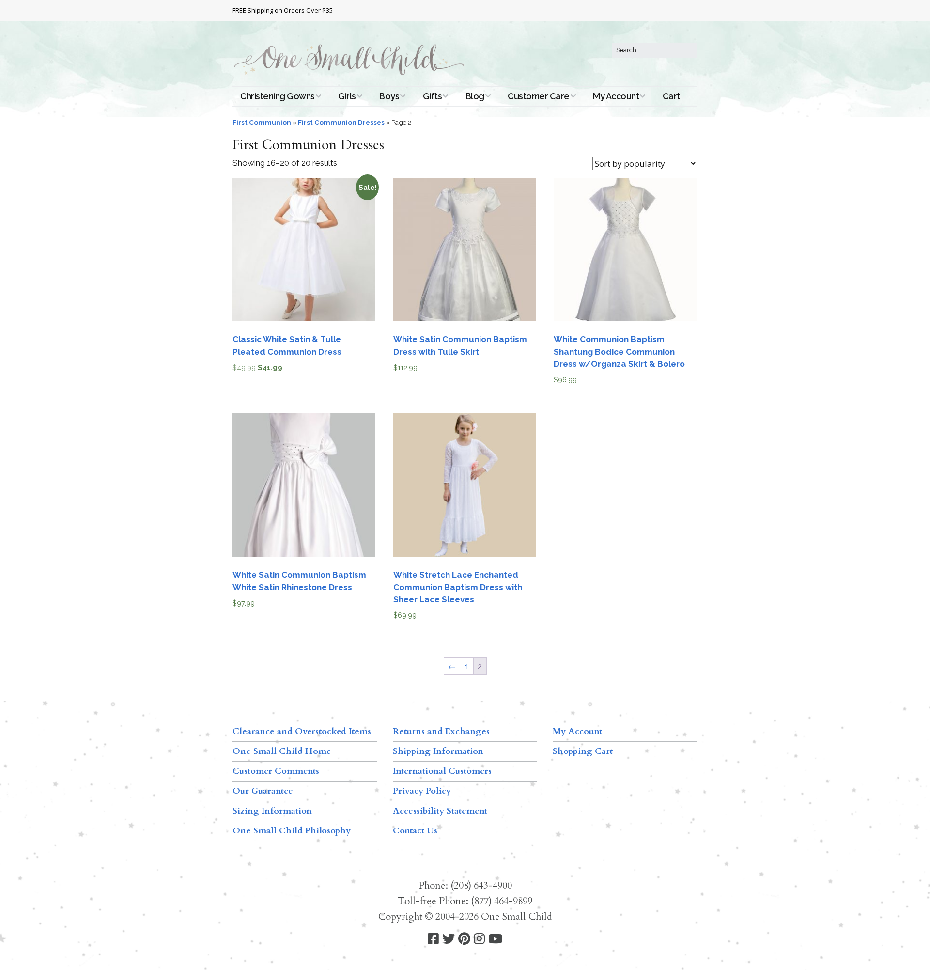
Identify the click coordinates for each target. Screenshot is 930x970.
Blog (474, 96)
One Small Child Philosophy (291, 831)
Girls (347, 96)
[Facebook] (433, 939)
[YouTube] (495, 939)
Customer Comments (275, 771)
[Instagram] (479, 939)
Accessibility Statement (440, 811)
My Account (616, 96)
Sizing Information (272, 811)
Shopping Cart (583, 751)
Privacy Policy (422, 791)
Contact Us (415, 831)
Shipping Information (438, 751)
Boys (389, 96)
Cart (671, 96)
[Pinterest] (464, 939)
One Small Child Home (281, 751)
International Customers (442, 771)
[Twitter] (448, 939)
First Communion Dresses (341, 122)
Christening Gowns (277, 96)
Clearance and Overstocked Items (301, 731)
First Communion (261, 122)
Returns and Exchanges (441, 731)
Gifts (432, 96)
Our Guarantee (262, 791)
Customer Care (539, 96)
